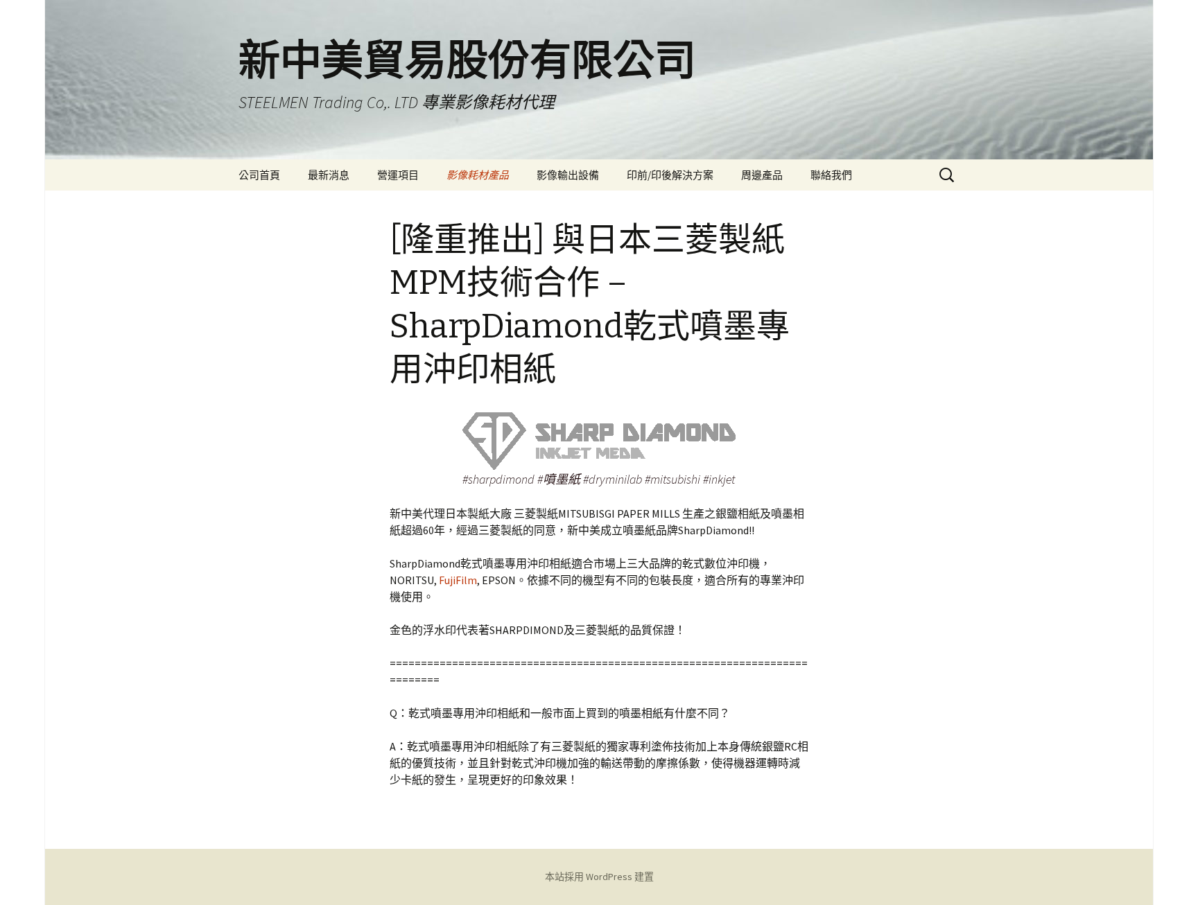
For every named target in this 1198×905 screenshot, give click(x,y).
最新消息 (328, 175)
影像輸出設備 (568, 175)
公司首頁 (259, 175)
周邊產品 (762, 175)
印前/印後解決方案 (670, 175)
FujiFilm (458, 580)
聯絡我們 (831, 175)
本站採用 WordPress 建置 (599, 876)
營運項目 (398, 175)
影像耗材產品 (477, 175)
